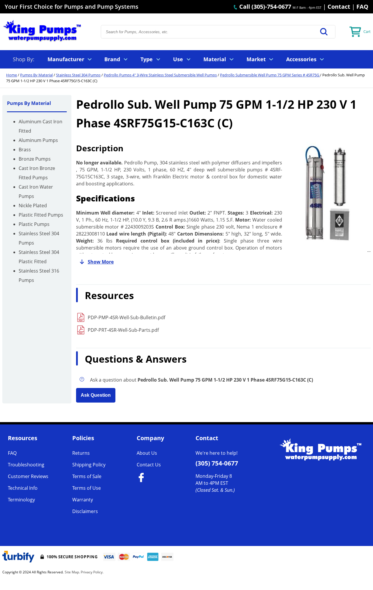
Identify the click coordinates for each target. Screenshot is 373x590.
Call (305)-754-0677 (264, 6)
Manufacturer (65, 59)
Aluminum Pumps (38, 140)
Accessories (301, 59)
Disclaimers (85, 511)
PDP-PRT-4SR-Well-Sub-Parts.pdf (123, 330)
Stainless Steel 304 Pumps (78, 75)
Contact (339, 6)
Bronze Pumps (35, 159)
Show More (101, 262)
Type (146, 59)
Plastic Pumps (34, 224)
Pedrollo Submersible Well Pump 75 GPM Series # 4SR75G (270, 75)
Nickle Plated (33, 205)
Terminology (21, 499)
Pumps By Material (36, 75)
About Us (147, 453)
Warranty (82, 499)
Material (214, 59)
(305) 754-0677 (217, 463)
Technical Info (23, 488)
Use (178, 59)
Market (256, 59)
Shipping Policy (88, 464)
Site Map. (72, 572)
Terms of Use (86, 488)
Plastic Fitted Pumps (41, 215)
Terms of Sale (86, 476)
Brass (25, 149)
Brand (112, 59)
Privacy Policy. (92, 572)
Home (11, 75)
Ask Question (96, 395)
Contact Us (149, 464)
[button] (324, 32)
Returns (81, 453)
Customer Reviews (28, 476)
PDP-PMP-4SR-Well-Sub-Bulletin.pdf (126, 317)
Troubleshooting (26, 464)
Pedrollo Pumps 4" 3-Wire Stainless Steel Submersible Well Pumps (160, 75)
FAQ (362, 6)
